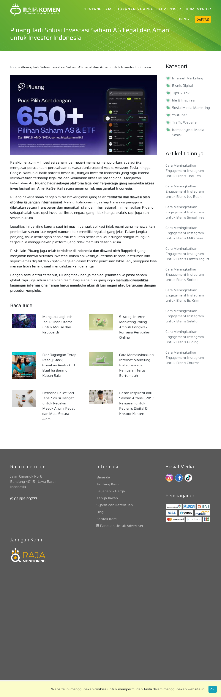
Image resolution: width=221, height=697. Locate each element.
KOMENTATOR (198, 9)
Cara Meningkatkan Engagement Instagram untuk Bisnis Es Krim (185, 295)
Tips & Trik (180, 93)
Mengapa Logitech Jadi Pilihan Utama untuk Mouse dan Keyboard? (57, 324)
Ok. (212, 689)
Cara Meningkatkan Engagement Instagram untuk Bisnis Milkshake (185, 233)
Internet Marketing (187, 78)
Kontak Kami (106, 519)
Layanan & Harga (110, 491)
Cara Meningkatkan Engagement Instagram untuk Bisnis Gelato (185, 316)
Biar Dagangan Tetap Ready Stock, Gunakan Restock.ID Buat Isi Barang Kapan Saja (59, 365)
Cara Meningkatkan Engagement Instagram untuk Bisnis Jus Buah (185, 191)
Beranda (103, 477)
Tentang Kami (107, 484)
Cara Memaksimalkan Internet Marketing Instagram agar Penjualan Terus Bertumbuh (136, 365)
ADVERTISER (169, 9)
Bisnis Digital (182, 85)
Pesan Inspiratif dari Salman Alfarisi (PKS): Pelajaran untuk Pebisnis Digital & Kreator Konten (136, 403)
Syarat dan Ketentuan (114, 505)
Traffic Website (184, 122)
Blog (13, 67)
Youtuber (179, 115)
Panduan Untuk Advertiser (121, 525)
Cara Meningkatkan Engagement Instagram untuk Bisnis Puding (185, 337)
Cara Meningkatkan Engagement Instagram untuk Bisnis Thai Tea (185, 171)
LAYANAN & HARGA (135, 9)
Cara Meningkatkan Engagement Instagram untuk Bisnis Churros (185, 357)
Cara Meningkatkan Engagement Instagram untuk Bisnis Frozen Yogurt (187, 254)
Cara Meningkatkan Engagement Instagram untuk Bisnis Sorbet (185, 274)
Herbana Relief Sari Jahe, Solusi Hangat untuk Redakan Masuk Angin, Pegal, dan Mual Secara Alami (58, 406)
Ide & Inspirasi (183, 100)
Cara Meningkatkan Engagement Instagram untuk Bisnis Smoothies (185, 212)
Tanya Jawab (107, 498)
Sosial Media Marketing (191, 107)
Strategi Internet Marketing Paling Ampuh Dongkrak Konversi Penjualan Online (134, 327)
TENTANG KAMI (98, 9)
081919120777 (25, 498)
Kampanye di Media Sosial (188, 132)
